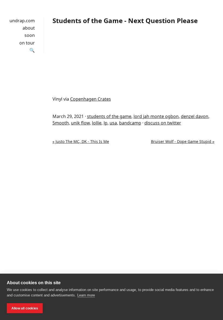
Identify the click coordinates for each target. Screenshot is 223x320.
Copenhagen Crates (90, 99)
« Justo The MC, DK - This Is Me (80, 141)
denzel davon (194, 116)
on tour (27, 43)
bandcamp (130, 123)
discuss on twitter (162, 123)
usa (113, 123)
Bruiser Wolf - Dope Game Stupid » (182, 141)
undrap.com (22, 21)
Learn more (86, 295)
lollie (96, 123)
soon (29, 35)
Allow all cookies (24, 308)
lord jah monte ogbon (156, 116)
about (29, 28)
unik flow (80, 123)
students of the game (109, 116)
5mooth (60, 123)
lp (105, 123)
